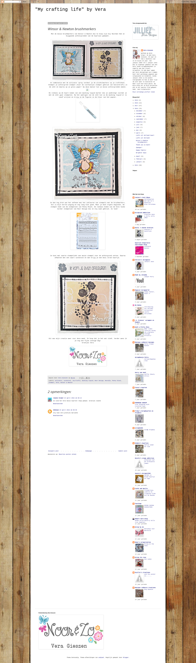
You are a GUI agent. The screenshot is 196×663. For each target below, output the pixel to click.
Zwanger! (139, 147)
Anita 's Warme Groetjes (144, 228)
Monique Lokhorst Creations (145, 588)
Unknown (56, 410)
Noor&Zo (108, 380)
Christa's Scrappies (142, 260)
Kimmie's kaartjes (141, 443)
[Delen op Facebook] (87, 378)
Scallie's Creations (142, 572)
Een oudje (148, 559)
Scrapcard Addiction (142, 213)
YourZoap (138, 503)
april (138, 133)
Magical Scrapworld (142, 290)
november (139, 113)
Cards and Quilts (141, 488)
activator (58, 380)
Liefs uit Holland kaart (145, 135)
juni (138, 127)
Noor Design (99, 380)
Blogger (126, 657)
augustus (139, 122)
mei (137, 130)
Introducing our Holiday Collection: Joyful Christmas (148, 310)
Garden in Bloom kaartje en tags (149, 476)
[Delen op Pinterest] (89, 378)
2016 (137, 108)
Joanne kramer (58, 398)
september (140, 119)
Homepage (88, 451)
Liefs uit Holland (142, 138)
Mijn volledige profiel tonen (144, 92)
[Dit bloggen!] (82, 378)
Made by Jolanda (141, 275)
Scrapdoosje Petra (141, 357)
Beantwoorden (58, 404)
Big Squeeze (148, 589)
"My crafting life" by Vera (70, 9)
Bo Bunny (138, 305)
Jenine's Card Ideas (142, 197)
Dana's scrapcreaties (143, 542)
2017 (137, 106)
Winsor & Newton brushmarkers (142, 141)
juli (138, 125)
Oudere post (123, 451)
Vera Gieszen (148, 50)
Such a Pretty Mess (142, 327)
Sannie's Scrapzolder (143, 473)
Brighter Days (141, 153)
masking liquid (87, 380)
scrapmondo (139, 428)
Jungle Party (149, 276)
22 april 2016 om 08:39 (68, 410)
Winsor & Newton (66, 382)
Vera (57, 382)
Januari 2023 (149, 261)
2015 (137, 165)
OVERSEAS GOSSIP (141, 403)
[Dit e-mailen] (80, 378)
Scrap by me (139, 527)
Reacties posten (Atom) (67, 454)
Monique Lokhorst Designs (144, 342)
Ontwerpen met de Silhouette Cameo (149, 461)
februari (139, 159)
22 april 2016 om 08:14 (73, 398)
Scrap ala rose (140, 557)
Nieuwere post (53, 451)
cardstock (67, 380)
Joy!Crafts (76, 380)
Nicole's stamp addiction (144, 458)
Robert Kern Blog (141, 519)
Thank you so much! (143, 145)
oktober (139, 116)
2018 (137, 103)
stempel (51, 382)
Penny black (116, 380)
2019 (137, 100)
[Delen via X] (84, 378)
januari (139, 162)
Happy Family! (141, 150)
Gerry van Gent (140, 372)
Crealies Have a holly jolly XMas (149, 216)
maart (138, 156)
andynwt (101, 657)
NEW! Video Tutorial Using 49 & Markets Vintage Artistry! (150, 332)
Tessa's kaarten (141, 387)
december (139, 111)
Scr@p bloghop (149, 429)
